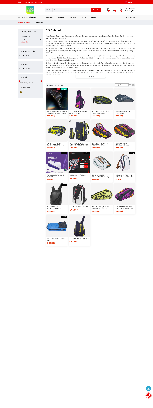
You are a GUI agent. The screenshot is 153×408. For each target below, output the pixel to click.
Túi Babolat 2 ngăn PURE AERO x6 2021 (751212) (100, 207)
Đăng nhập (132, 9)
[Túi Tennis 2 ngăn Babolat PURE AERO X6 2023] (102, 99)
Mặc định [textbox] (119, 85)
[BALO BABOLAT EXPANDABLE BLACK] (57, 194)
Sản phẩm (73, 17)
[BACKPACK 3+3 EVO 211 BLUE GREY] (57, 226)
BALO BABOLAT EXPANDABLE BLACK (54, 207)
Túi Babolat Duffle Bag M (77, 175)
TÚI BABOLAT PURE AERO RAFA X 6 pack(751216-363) (124, 207)
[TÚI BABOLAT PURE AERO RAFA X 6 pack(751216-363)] (124, 194)
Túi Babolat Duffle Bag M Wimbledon (55, 176)
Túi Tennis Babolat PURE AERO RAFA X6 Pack (100, 144)
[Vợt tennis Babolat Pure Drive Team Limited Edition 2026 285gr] (57, 99)
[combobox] (122, 84)
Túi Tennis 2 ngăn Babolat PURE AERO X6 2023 (101, 112)
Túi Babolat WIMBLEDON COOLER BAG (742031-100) (124, 176)
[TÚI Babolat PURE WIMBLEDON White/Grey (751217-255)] (102, 162)
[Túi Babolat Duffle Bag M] (79, 162)
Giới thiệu (61, 17)
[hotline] (148, 395)
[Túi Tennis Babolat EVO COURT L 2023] (124, 99)
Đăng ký (131, 11)
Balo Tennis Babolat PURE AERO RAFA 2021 (78, 112)
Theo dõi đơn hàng (129, 17)
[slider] (19, 81)
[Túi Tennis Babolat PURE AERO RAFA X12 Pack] (124, 131)
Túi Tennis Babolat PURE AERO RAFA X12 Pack (123, 144)
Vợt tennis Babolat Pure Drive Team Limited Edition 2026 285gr (57, 112)
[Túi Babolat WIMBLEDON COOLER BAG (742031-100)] (124, 162)
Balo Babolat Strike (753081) (78, 207)
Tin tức (84, 17)
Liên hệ (93, 17)
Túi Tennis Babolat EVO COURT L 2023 (123, 112)
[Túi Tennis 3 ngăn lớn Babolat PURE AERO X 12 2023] (57, 131)
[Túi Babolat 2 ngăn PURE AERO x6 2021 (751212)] (102, 194)
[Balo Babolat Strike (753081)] (79, 194)
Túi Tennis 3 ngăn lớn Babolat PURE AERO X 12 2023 (55, 144)
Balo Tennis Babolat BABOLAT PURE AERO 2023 (78, 144)
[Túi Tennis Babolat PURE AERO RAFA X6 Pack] (102, 131)
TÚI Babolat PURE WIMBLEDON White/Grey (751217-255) (100, 176)
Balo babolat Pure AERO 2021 (79, 239)
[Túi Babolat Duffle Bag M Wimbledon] (57, 162)
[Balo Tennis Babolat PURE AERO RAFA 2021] (79, 99)
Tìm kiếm (96, 10)
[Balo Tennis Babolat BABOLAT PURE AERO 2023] (79, 131)
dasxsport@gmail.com (36, 2)
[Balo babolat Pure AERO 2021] (79, 226)
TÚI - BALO (22, 39)
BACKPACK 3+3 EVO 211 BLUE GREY (57, 239)
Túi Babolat (24, 42)
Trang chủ (49, 17)
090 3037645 (23, 2)
